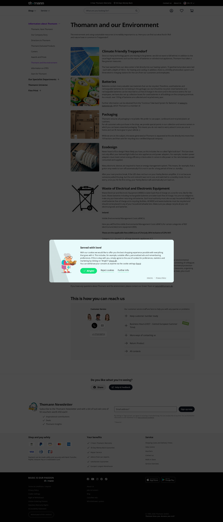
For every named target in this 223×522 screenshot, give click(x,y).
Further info (123, 270)
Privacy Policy (161, 278)
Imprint (150, 278)
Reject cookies (107, 270)
